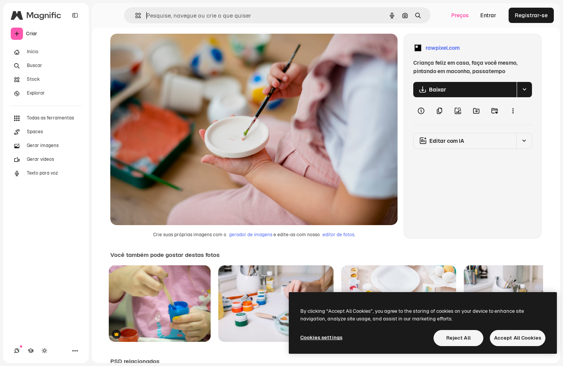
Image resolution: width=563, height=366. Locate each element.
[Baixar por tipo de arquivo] (524, 89)
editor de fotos (338, 235)
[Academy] (31, 351)
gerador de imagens (250, 235)
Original (159, 48)
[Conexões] (17, 351)
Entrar (488, 15)
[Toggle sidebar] (75, 15)
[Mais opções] (512, 111)
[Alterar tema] (44, 351)
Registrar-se (531, 15)
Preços (460, 15)
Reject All (458, 338)
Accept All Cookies (517, 338)
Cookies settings (321, 337)
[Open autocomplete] (135, 15)
